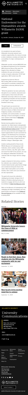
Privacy (20, 356)
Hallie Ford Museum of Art (17, 184)
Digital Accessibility (21, 350)
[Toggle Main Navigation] (26, 4)
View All (3, 206)
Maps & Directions (4, 358)
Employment (13, 359)
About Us (3, 361)
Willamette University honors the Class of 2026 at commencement (13, 228)
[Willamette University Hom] (3, 11)
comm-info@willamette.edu (8, 335)
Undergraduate (17, 45)
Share (6, 45)
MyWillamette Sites (13, 356)
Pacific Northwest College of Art (10, 129)
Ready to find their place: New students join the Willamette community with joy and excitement (13, 260)
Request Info (4, 350)
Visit (2, 355)
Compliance (21, 353)
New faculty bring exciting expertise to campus (11, 291)
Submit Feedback (8, 387)
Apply (2, 352)
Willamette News (13, 350)
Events (11, 353)
